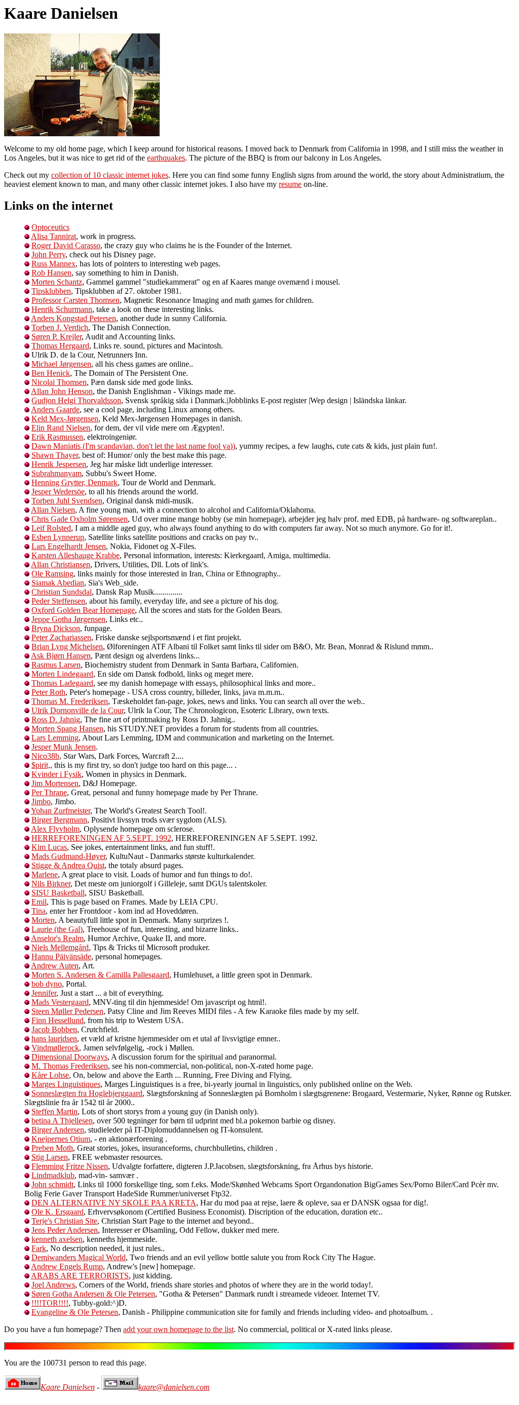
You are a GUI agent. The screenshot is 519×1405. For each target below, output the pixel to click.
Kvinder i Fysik (56, 774)
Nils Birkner (50, 883)
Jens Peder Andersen (64, 1230)
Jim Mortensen (55, 783)
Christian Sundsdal (61, 592)
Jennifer (43, 993)
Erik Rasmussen (57, 437)
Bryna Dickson (55, 628)
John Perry (48, 254)
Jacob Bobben (54, 1029)
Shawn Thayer (54, 455)
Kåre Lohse (50, 1075)
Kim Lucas (49, 847)
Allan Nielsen (53, 509)
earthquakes (166, 157)
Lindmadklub (53, 1175)
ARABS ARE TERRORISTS (80, 1275)
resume (290, 184)
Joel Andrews (53, 1284)
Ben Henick (50, 373)
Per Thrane (49, 792)
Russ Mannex (53, 263)
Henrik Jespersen (58, 464)
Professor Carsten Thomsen (75, 300)
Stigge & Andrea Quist (67, 865)
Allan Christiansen (60, 564)
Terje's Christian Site (64, 1221)
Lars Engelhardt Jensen (68, 546)
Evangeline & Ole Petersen (74, 1312)
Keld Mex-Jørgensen (64, 418)
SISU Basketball (58, 892)
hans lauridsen (54, 1038)
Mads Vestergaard (60, 1002)
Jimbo (41, 801)
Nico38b (45, 756)
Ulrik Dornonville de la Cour (77, 710)
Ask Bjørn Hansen (61, 655)
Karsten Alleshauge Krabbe (75, 555)
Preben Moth (52, 1148)
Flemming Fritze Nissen (69, 1166)
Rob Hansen (51, 272)
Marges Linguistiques (65, 1084)
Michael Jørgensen (61, 364)
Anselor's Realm (57, 938)
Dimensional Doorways (69, 1056)
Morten (43, 920)
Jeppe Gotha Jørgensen (68, 619)
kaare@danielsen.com (174, 1387)
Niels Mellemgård (60, 947)
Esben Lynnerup (57, 537)
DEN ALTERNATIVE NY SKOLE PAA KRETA (113, 1202)
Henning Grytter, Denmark (74, 482)
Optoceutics (50, 227)
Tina (38, 911)
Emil (39, 901)
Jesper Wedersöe (58, 491)
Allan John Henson (62, 391)
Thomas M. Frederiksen (69, 701)
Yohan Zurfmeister (60, 810)
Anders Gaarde (55, 409)
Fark (38, 1248)
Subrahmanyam (56, 473)
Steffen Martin (54, 1111)
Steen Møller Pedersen (67, 1011)
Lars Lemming (55, 737)
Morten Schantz (56, 282)
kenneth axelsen (57, 1239)
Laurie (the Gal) (57, 929)
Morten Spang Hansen (67, 728)
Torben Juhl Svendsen (66, 500)
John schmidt (52, 1184)
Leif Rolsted (51, 528)
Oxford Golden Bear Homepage (83, 610)
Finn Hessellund (57, 1020)
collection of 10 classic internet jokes (109, 175)
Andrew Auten (55, 965)
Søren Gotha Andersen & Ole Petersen (93, 1294)
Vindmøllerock (55, 1047)
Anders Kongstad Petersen (73, 318)
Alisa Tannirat (53, 236)
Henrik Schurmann (61, 309)
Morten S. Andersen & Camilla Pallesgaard (100, 974)
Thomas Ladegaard (62, 683)
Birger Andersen (57, 1129)
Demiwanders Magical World (78, 1257)
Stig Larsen (49, 1157)
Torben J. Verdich (59, 327)
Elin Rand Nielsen (60, 427)
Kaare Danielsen (68, 1387)
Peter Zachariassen (61, 637)
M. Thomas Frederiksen (69, 1066)
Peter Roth (48, 692)
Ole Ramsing (52, 573)
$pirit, (40, 765)
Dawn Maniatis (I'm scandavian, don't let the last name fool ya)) (133, 446)
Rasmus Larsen (56, 664)
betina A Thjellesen (62, 1120)
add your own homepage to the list (178, 1329)
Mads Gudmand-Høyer (68, 856)
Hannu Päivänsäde (61, 956)
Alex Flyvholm (55, 829)
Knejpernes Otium (60, 1139)
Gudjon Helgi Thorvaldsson (76, 400)
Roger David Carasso (65, 245)
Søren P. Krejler (56, 336)
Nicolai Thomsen (59, 382)
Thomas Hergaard (60, 345)
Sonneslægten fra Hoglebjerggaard (86, 1093)
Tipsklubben (51, 291)
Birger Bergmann (59, 819)
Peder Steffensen (58, 601)
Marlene (44, 874)
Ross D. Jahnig (55, 719)
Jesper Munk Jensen (63, 747)
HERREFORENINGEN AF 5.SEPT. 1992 (101, 838)
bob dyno (46, 984)
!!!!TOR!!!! (49, 1303)
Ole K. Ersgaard (57, 1211)
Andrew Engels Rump (67, 1266)
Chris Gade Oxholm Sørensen (79, 519)
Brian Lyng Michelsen (67, 646)
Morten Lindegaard (62, 674)
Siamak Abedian (57, 582)
